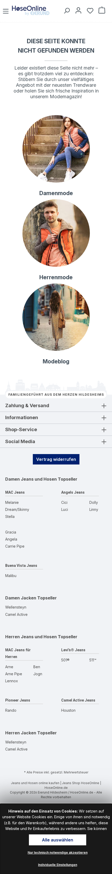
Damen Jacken (20, 597)
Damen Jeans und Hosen (31, 479)
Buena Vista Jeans (21, 565)
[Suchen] (66, 10)
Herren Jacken (20, 732)
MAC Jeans (15, 492)
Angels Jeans (73, 492)
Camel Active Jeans (78, 700)
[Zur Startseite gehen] (30, 10)
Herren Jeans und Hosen (31, 636)
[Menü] (6, 10)
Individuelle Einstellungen (57, 865)
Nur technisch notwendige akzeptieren (58, 852)
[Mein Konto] (77, 10)
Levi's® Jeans (73, 650)
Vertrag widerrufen (56, 459)
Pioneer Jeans (17, 700)
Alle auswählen (57, 839)
